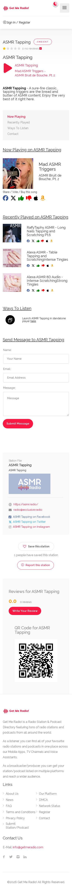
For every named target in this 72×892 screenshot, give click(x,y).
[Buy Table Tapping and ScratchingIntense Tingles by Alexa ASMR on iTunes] (48, 265)
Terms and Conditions (20, 812)
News (9, 800)
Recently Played (18, 122)
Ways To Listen (17, 128)
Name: (7, 350)
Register (44, 812)
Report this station (37, 565)
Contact (12, 134)
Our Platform (48, 793)
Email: (7, 369)
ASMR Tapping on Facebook (31, 516)
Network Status (49, 806)
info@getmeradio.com (28, 847)
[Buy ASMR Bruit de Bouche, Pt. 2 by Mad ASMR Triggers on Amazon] (43, 199)
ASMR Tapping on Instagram (31, 526)
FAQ (9, 806)
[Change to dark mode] (55, 3)
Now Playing (16, 116)
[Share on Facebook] (6, 199)
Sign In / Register (18, 22)
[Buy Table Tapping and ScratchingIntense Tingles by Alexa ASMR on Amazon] (52, 265)
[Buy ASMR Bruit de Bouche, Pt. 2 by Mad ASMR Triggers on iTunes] (36, 199)
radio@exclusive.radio (27, 509)
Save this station (38, 546)
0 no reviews (30, 48)
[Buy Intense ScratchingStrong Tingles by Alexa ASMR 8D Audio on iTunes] (48, 290)
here (33, 321)
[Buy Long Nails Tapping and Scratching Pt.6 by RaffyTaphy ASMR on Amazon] (51, 241)
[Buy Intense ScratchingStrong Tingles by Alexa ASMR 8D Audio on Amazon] (52, 290)
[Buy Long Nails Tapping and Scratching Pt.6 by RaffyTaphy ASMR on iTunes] (47, 241)
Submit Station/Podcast (17, 825)
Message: (9, 387)
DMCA (43, 800)
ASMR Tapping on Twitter (29, 521)
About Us (12, 793)
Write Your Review (24, 611)
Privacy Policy (15, 818)
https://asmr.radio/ (25, 504)
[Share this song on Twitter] (14, 199)
